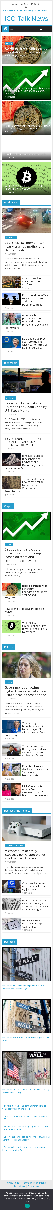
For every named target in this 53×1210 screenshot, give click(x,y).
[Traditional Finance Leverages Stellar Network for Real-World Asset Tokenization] (11, 476)
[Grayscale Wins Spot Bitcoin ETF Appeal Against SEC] (11, 918)
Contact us (33, 1185)
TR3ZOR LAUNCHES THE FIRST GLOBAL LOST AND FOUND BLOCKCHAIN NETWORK (23, 440)
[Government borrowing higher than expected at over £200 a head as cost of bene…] (26, 653)
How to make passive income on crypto (29, 53)
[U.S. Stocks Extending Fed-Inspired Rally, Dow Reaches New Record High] (26, 947)
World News (11, 236)
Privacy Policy (13, 1181)
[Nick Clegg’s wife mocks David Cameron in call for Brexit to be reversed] (11, 783)
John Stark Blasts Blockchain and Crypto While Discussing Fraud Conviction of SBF (24, 460)
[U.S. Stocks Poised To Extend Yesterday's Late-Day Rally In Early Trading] (26, 1051)
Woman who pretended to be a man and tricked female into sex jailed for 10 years (26, 320)
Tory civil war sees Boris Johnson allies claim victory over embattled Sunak (34, 749)
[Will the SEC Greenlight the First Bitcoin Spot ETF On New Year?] (26, 162)
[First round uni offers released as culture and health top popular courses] (11, 293)
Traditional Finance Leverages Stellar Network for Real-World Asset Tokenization (25, 484)
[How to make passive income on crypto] (19, 136)
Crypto (12, 46)
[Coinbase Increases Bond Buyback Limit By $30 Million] (11, 881)
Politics (9, 681)
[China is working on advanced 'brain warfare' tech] (11, 276)
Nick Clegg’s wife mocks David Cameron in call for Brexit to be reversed (35, 789)
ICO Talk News (26, 18)
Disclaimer (19, 1185)
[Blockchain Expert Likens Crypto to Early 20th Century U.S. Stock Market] (26, 368)
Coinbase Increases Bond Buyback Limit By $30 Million (34, 885)
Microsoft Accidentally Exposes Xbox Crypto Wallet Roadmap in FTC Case (25, 853)
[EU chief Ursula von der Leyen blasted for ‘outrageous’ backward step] (11, 764)
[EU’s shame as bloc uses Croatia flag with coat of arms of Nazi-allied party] (11, 336)
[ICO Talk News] (5, 29)
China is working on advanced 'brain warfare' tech (34, 280)
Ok (27, 1206)
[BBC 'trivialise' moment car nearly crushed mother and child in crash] (26, 208)
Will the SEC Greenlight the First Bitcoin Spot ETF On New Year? (25, 186)
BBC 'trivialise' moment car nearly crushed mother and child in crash (25, 245)
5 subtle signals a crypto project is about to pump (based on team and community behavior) (28, 89)
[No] (49, 1199)
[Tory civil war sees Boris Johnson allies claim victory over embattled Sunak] (11, 743)
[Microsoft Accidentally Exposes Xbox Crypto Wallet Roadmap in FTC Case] (26, 816)
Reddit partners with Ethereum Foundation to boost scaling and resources (27, 126)
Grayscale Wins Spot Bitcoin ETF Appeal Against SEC (34, 922)
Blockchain (10, 397)
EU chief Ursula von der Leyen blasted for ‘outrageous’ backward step (35, 769)
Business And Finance (14, 844)
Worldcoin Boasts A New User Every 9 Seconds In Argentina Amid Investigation (35, 903)
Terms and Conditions (34, 1181)
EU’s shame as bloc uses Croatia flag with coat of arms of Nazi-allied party (34, 342)
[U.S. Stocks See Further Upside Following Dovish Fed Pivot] (26, 999)
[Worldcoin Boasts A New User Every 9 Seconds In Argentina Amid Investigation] (11, 898)
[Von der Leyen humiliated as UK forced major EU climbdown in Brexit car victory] (11, 720)
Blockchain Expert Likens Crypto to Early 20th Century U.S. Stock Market (26, 405)
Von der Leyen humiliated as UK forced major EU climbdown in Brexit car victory (26, 728)
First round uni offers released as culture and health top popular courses (35, 299)
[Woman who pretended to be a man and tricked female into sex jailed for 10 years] (11, 313)
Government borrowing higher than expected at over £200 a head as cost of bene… (26, 690)
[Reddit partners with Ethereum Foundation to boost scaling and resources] (26, 102)
